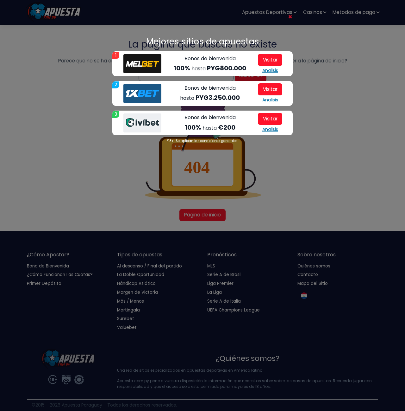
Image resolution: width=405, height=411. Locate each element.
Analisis (270, 70)
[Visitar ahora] (142, 63)
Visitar (270, 59)
